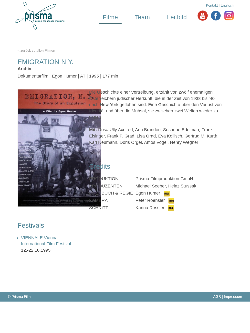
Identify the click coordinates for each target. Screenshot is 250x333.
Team (142, 17)
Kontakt (212, 5)
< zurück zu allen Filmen (36, 50)
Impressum (233, 296)
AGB (217, 296)
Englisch (227, 5)
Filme (110, 17)
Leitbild (177, 17)
